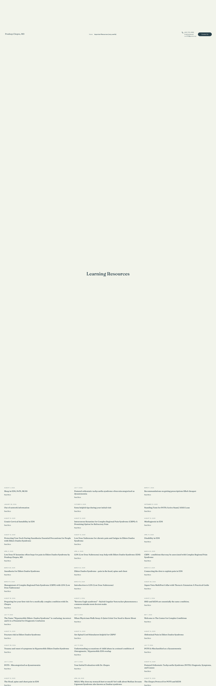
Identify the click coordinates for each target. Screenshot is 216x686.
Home (91, 34)
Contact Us (204, 34)
